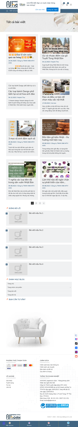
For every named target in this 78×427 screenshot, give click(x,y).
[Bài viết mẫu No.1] (18, 218)
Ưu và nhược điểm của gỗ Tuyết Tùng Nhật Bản (55, 57)
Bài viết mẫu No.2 (36, 230)
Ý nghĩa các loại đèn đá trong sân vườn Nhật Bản (21, 181)
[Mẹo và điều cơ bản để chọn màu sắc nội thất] (56, 87)
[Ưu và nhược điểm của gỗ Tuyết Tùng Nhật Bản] (56, 45)
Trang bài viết (12, 291)
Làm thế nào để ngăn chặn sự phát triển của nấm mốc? (55, 182)
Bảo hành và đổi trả (46, 369)
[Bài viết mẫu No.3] (18, 252)
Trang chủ (11, 284)
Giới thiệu (9, 381)
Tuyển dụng (10, 383)
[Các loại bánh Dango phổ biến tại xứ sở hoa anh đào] (22, 87)
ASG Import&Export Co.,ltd (64, 417)
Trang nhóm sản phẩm (39, 287)
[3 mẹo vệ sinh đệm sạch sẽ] (22, 128)
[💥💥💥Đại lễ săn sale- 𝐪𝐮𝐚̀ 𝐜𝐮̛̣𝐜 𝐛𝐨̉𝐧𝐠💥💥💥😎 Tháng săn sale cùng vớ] (22, 44)
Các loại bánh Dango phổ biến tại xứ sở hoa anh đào (21, 92)
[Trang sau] (43, 203)
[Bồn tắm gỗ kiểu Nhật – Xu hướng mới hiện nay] (56, 127)
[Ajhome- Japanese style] (13, 417)
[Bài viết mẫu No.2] (18, 235)
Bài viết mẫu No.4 (36, 264)
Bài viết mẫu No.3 (36, 247)
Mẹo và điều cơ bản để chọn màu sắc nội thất (53, 98)
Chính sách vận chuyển (47, 367)
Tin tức (8, 385)
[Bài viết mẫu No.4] (18, 269)
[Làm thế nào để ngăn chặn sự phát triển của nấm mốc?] (56, 169)
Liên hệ (8, 387)
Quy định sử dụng (45, 371)
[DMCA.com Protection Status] (63, 406)
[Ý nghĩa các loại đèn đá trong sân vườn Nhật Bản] (22, 169)
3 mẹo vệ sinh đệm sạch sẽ (21, 138)
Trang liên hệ (12, 295)
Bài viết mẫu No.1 (36, 213)
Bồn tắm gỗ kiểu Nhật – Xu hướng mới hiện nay (55, 138)
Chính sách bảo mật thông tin (49, 365)
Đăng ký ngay (52, 9)
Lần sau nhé (40, 9)
